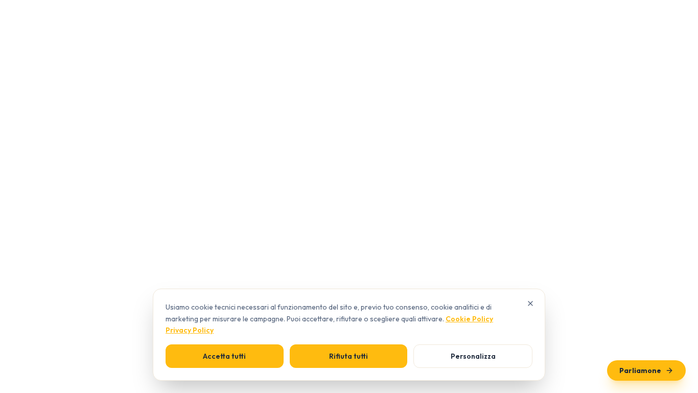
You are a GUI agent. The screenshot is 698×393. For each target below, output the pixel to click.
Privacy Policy (190, 330)
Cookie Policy (469, 318)
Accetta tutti (224, 356)
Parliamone (640, 370)
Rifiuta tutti (348, 356)
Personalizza (473, 356)
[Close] (530, 303)
